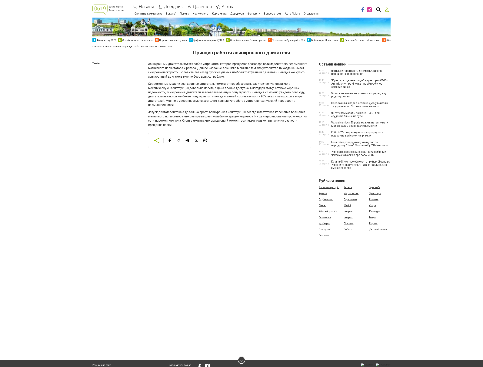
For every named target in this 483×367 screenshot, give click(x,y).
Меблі (347, 205)
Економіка (325, 217)
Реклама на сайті (101, 365)
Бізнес (322, 205)
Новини (146, 6)
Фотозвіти (254, 13)
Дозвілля (202, 6)
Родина (373, 223)
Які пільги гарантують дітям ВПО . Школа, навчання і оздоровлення (356, 72)
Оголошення (311, 13)
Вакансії (171, 13)
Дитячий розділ (378, 229)
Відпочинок (350, 199)
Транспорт (375, 193)
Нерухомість (200, 13)
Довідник (173, 6)
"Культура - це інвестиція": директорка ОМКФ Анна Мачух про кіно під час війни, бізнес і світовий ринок (359, 83)
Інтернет (349, 211)
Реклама (324, 235)
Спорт (372, 205)
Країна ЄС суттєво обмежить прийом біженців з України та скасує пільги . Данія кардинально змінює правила (361, 165)
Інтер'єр (348, 217)
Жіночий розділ (328, 211)
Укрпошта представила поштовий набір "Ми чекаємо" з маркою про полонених (358, 153)
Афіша (228, 6)
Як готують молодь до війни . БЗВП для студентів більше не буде (355, 114)
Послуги (348, 223)
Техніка (348, 187)
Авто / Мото (292, 13)
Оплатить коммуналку (148, 13)
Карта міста (219, 13)
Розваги (373, 199)
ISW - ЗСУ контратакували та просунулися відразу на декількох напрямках (357, 134)
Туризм (323, 193)
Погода (184, 13)
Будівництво (326, 199)
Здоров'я (374, 187)
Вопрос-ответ (272, 13)
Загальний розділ (329, 187)
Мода (372, 217)
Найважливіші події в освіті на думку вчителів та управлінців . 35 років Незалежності (359, 105)
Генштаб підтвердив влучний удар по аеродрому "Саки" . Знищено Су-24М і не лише (359, 144)
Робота (348, 229)
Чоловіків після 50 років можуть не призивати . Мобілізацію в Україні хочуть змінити (360, 124)
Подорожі (325, 229)
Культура (374, 211)
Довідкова (237, 13)
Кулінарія (324, 223)
